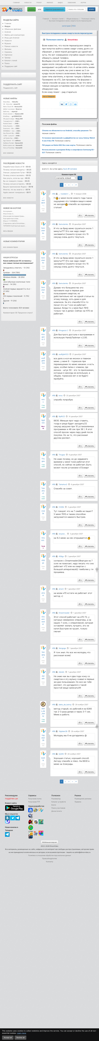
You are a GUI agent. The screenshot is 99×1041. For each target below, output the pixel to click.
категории (66, 26)
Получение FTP (34, 802)
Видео (60, 2)
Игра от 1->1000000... (10, 221)
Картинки (8, 55)
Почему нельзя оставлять (13, 184)
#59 (53, 194)
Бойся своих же (8, 145)
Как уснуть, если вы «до (13, 178)
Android (50, 2)
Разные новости (11, 46)
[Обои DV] (41, 835)
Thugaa (62, 455)
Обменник (72, 2)
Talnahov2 (43, 490)
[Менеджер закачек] (30, 827)
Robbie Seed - (8, 123)
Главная (16, 2)
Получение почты (35, 799)
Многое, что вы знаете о (13, 190)
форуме (17, 208)
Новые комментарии (14, 241)
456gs (61, 556)
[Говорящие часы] (30, 821)
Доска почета (56, 811)
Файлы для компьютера (14, 35)
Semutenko (43, 230)
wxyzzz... (43, 540)
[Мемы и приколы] (35, 810)
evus (61, 395)
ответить (90, 215)
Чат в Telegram (49, 97)
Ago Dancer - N (8, 140)
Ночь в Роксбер (8, 148)
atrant (61, 589)
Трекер (39, 2)
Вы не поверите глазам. (13, 181)
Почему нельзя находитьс (14, 170)
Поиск (7, 63)
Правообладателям (49, 858)
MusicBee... (7, 102)
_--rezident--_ (64, 194)
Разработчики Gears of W (13, 167)
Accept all (8, 1037)
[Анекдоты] (41, 824)
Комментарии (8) (10, 313)
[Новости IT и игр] (35, 835)
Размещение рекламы (83, 799)
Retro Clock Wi (8, 106)
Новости (27, 2)
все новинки (8, 153)
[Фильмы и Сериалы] (30, 838)
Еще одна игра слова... (11, 218)
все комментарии (10, 247)
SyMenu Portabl (8, 143)
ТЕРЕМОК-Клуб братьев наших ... (14, 226)
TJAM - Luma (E (8, 136)
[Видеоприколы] (35, 824)
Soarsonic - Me (8, 128)
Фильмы (8, 49)
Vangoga (43, 654)
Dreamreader (64, 613)
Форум (83, 2)
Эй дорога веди (8, 119)
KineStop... (6, 116)
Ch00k (61, 507)
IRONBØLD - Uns (8, 131)
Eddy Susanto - (8, 126)
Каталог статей (11, 60)
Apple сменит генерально (14, 192)
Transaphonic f (8, 121)
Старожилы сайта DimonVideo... (14, 223)
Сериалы (8, 52)
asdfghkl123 (43, 360)
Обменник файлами (13, 29)
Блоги (53, 805)
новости (19, 163)
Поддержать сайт (12, 84)
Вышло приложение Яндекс (15, 187)
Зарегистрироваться (54, 9)
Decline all (20, 1037)
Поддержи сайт (11, 66)
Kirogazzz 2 (43, 336)
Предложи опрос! (25, 313)
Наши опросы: (10, 257)
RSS (74, 26)
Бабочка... (6, 111)
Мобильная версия (49, 842)
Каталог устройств (58, 802)
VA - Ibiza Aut (7, 104)
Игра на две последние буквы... (14, 216)
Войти (31, 9)
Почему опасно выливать (14, 175)
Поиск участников (58, 808)
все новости (8, 198)
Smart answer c (8, 114)
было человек (70, 169)
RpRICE (62, 416)
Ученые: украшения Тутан (14, 172)
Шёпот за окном (8, 109)
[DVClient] (41, 810)
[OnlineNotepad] (30, 810)
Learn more (21, 1033)
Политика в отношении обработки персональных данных (49, 855)
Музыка (8, 43)
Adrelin (61, 672)
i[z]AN (61, 754)
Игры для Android (12, 38)
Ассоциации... (8, 211)
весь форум (8, 231)
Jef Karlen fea (7, 138)
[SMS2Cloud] (30, 816)
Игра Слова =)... (8, 214)
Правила (78, 802)
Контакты (49, 862)
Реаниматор (56, 799)
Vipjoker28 (43, 737)
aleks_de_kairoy (65, 705)
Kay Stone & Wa (8, 133)
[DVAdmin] (30, 833)
